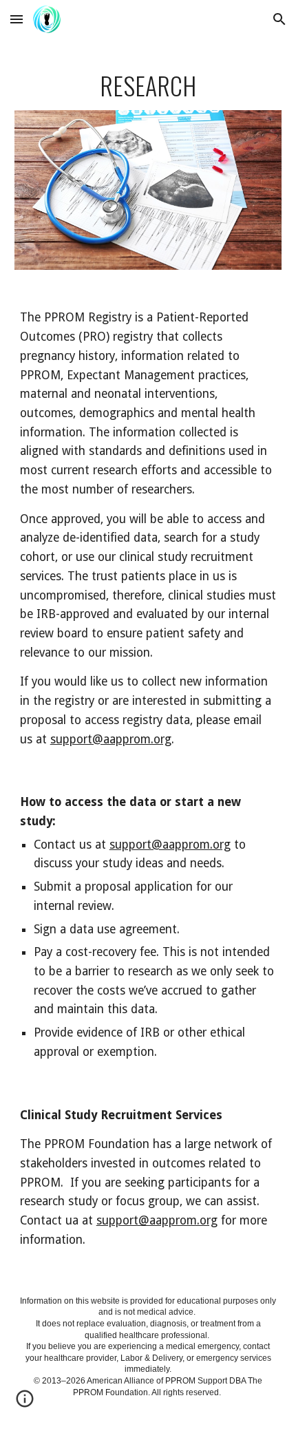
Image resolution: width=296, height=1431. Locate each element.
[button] (16, 19)
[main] (148, 85)
